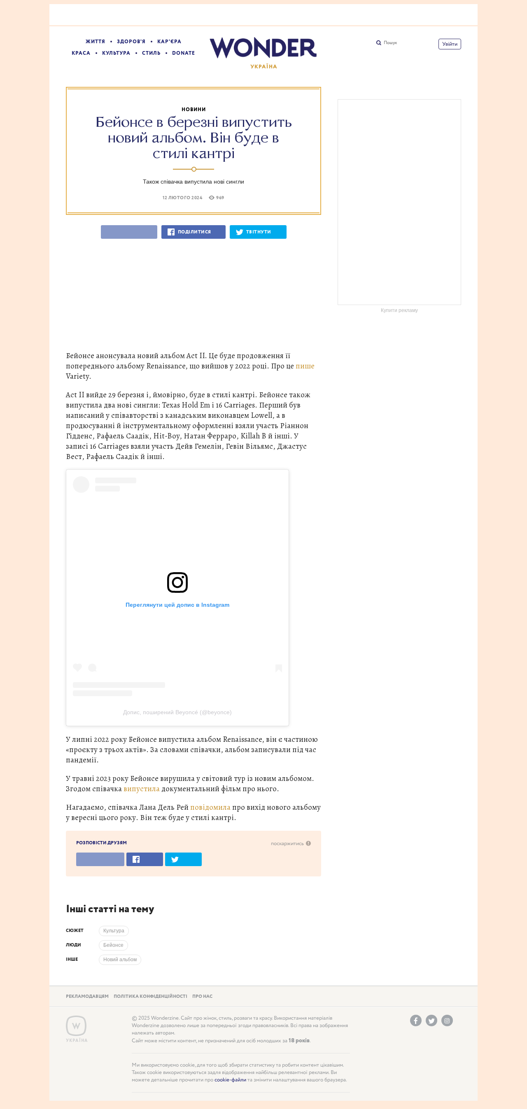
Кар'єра (169, 41)
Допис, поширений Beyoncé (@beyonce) (177, 712)
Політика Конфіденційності (150, 996)
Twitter (431, 1020)
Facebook (416, 1020)
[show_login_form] (449, 44)
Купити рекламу (399, 310)
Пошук (390, 43)
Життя (95, 41)
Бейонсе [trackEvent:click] (113, 945)
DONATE (183, 53)
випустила (142, 788)
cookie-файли (230, 1080)
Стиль (151, 53)
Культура (116, 53)
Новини (194, 109)
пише (305, 366)
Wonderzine (76, 1026)
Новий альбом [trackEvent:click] (120, 959)
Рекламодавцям (87, 996)
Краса (81, 53)
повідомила (210, 807)
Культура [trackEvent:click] (113, 931)
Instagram (447, 1020)
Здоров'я (131, 41)
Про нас (202, 996)
